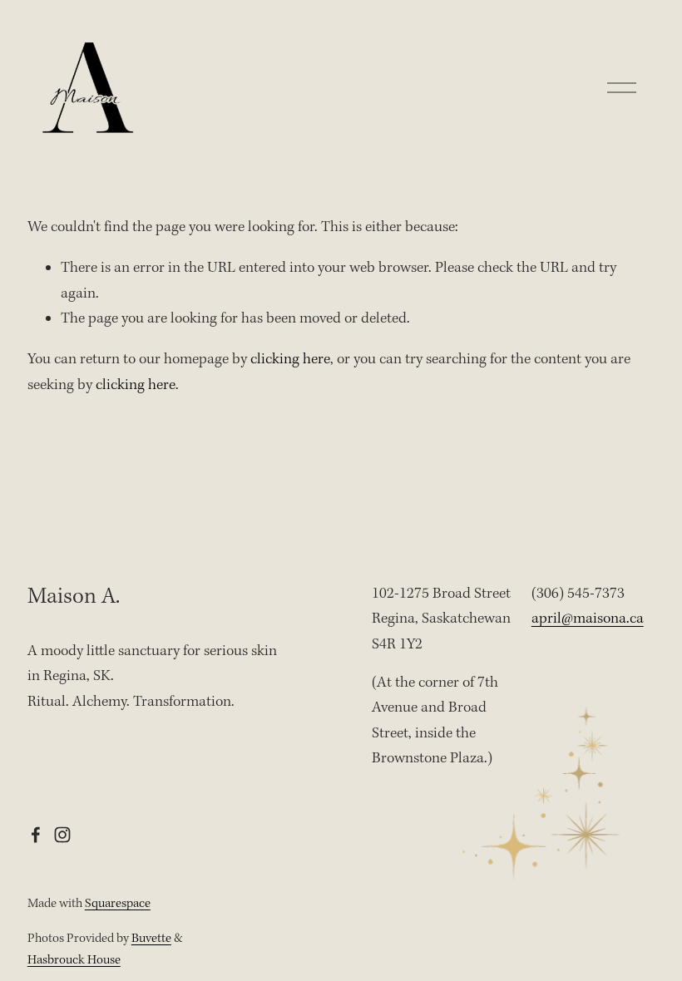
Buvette (151, 938)
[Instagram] (62, 834)
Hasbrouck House (74, 960)
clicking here (290, 359)
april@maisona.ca (587, 619)
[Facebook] (35, 834)
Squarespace (118, 904)
